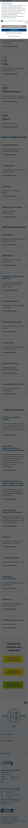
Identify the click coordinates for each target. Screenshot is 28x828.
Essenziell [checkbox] (5, 21)
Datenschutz (11, 36)
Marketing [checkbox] (20, 21)
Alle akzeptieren (14, 30)
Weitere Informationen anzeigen (14, 33)
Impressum (17, 36)
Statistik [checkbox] (13, 21)
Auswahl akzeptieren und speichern (14, 26)
